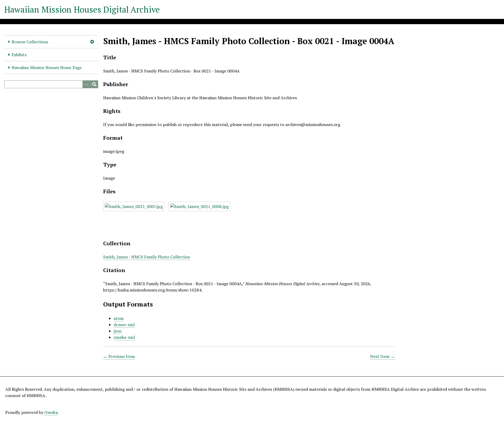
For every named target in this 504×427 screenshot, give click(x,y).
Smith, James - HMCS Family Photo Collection (146, 257)
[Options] (86, 84)
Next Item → (382, 356)
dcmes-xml (124, 324)
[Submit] (94, 84)
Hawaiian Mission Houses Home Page (47, 67)
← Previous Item (119, 356)
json (118, 331)
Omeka (50, 412)
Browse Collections (30, 42)
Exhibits (19, 55)
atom (119, 318)
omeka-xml (124, 337)
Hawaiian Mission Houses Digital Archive (82, 9)
